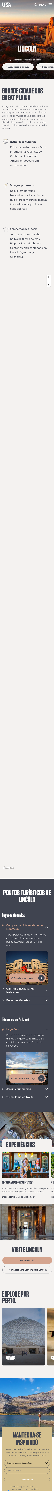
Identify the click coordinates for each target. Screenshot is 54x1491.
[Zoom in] (49, 277)
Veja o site (25, 1260)
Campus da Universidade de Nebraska (24, 927)
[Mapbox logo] (8, 867)
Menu (42, 4)
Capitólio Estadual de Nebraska (20, 990)
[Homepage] (6, 5)
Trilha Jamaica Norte (20, 1097)
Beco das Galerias (18, 1000)
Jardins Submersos (18, 1089)
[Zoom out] (49, 281)
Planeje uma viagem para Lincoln (29, 1269)
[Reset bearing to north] (49, 285)
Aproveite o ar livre (18, 66)
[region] (27, 572)
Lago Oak (12, 1029)
